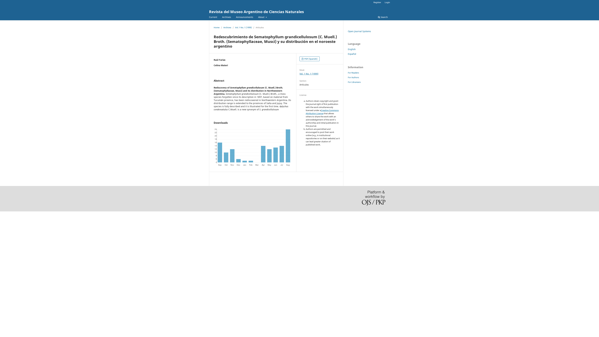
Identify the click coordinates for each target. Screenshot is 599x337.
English (352, 49)
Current (213, 17)
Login (387, 2)
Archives (226, 17)
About (261, 17)
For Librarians (354, 82)
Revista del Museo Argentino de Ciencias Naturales (256, 11)
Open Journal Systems (359, 31)
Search (384, 17)
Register (377, 2)
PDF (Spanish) (310, 58)
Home (216, 27)
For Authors (353, 77)
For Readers (353, 72)
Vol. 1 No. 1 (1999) (243, 27)
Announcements (244, 17)
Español (352, 53)
